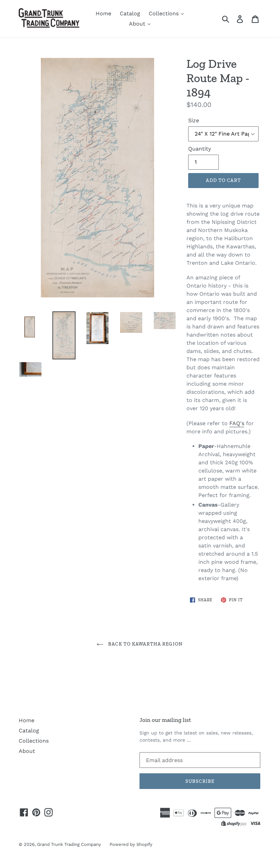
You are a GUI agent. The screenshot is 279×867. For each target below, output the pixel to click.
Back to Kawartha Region (144, 644)
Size (193, 120)
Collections (164, 13)
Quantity (199, 148)
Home (103, 13)
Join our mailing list (165, 719)
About (138, 23)
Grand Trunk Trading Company (69, 844)
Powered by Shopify (131, 844)
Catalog (130, 13)
